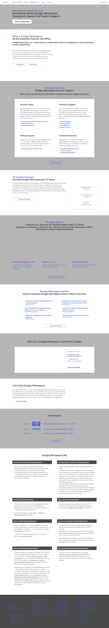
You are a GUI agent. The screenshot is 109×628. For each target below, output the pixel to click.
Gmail (80, 611)
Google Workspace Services (41, 599)
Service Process (37, 601)
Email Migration (64, 125)
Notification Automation (67, 152)
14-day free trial (81, 525)
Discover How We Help (56, 277)
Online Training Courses (39, 615)
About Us (50, 2)
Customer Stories (17, 2)
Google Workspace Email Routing (42, 613)
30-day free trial (68, 533)
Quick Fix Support (65, 121)
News (43, 2)
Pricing (26, 2)
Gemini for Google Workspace (69, 149)
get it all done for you (25, 536)
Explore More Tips (56, 326)
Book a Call (103, 2)
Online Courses (64, 127)
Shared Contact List (61, 601)
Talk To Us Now (21, 401)
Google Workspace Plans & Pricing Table (33, 121)
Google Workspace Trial (16, 609)
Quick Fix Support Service (40, 603)
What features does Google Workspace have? (28, 462)
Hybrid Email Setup (26, 123)
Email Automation (65, 150)
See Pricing (33, 64)
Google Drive (83, 613)
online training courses (31, 580)
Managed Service (65, 123)
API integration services (21, 579)
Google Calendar (84, 617)
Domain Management (27, 125)
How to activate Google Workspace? (25, 521)
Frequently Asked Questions (87, 607)
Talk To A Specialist (22, 22)
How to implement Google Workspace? (26, 548)
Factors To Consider (85, 605)
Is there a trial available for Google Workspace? (73, 521)
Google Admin (83, 619)
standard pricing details (75, 508)
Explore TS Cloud (24, 199)
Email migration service (21, 575)
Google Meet (83, 615)
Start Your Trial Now (74, 367)
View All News (55, 441)
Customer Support (37, 605)
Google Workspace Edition (87, 603)
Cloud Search (83, 622)
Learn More (20, 64)
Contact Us (12, 607)
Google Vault (83, 620)
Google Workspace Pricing (87, 601)
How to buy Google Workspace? (24, 499)
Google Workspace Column (87, 609)
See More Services (56, 163)
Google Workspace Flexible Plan (31, 149)
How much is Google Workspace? (68, 499)
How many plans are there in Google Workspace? (73, 462)
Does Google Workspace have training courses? (73, 548)
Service (5, 2)
